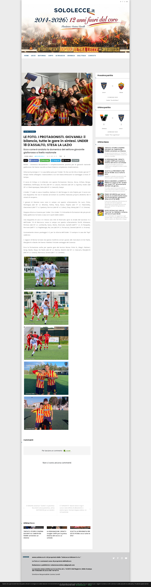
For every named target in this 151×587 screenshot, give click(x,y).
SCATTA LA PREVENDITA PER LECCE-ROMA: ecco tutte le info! (80, 533)
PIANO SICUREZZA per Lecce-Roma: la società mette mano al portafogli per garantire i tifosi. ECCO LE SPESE (116, 196)
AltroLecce (60, 56)
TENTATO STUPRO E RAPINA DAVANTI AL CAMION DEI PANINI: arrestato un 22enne (33, 534)
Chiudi (90, 585)
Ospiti (50, 56)
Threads (67, 160)
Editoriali (42, 56)
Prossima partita (105, 75)
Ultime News (103, 142)
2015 (27, 529)
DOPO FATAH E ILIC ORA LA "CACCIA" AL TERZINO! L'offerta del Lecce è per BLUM (116, 212)
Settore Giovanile (29, 131)
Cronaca (71, 56)
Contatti (92, 56)
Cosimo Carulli (28, 156)
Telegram (56, 160)
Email (76, 160)
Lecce (33, 56)
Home (26, 56)
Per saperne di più (81, 585)
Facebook (34, 160)
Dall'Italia (81, 56)
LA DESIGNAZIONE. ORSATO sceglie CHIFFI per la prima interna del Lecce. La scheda (57, 534)
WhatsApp (45, 160)
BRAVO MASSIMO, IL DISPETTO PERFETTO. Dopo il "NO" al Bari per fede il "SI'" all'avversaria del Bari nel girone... (116, 183)
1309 (74, 529)
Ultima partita (104, 107)
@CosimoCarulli (40, 156)
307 (50, 529)
